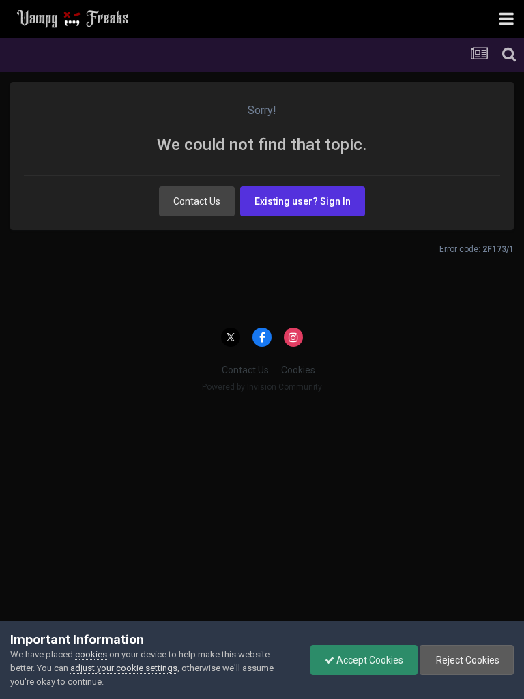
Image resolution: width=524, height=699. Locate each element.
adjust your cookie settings (123, 668)
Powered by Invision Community (262, 387)
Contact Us (196, 201)
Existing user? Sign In (302, 201)
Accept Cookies (368, 660)
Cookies (298, 370)
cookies (91, 654)
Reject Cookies (466, 660)
